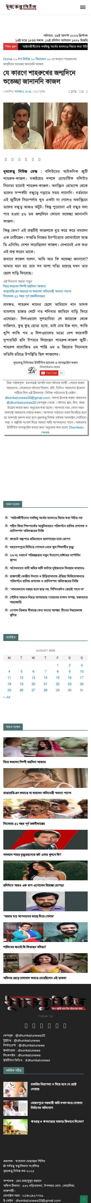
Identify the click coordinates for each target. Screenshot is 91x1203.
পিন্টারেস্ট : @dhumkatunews (24, 1045)
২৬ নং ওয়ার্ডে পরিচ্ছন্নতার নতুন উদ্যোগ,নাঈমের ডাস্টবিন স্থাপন (45, 557)
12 (21, 678)
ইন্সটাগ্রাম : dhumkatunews (21, 1050)
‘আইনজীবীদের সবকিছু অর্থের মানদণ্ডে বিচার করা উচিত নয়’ (46, 518)
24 (81, 684)
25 (9, 690)
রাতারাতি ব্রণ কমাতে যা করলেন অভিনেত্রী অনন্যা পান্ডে (37, 291)
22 (57, 684)
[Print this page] (87, 92)
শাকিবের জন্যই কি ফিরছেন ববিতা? (24, 947)
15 (57, 678)
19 (21, 684)
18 (9, 684)
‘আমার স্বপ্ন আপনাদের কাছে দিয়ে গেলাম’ (28, 916)
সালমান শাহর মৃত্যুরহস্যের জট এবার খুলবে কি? (32, 855)
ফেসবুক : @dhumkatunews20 (24, 1035)
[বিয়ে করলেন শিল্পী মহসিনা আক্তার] (45, 747)
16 (69, 678)
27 (33, 690)
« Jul (6, 697)
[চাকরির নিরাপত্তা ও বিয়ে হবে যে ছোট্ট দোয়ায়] (15, 1089)
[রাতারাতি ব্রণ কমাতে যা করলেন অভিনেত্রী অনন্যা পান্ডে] (45, 778)
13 (33, 678)
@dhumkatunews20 (22, 403)
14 (45, 678)
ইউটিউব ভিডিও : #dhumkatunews (26, 1060)
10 (81, 672)
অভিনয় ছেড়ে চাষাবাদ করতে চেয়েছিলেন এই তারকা (34, 978)
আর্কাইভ (11, 637)
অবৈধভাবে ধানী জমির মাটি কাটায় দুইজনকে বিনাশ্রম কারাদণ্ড (47, 568)
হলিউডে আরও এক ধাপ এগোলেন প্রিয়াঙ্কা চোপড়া (33, 885)
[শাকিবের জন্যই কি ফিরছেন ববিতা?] (45, 932)
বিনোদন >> (44, 59)
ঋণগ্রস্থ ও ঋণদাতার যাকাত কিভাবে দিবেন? (57, 1122)
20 (33, 684)
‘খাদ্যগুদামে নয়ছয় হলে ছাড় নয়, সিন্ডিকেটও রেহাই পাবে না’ (47, 589)
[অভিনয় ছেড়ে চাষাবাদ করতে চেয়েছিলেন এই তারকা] (45, 963)
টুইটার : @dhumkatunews (21, 1041)
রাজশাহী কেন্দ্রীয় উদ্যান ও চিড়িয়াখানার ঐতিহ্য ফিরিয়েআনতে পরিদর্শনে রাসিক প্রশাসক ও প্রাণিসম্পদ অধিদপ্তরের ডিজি (47, 578)
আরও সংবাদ (13, 727)
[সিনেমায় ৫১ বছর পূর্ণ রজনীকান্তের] (45, 808)
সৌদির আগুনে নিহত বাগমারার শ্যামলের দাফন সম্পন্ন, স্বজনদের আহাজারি (49, 599)
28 (45, 690)
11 (9, 678)
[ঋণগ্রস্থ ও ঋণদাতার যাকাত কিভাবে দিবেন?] (15, 1127)
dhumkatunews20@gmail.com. (28, 398)
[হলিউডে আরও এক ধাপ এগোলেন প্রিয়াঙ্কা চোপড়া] (45, 870)
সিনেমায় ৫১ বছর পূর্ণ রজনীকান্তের (24, 296)
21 (45, 684)
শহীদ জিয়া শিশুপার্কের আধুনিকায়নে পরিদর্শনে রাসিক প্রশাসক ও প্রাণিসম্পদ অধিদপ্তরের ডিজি (48, 528)
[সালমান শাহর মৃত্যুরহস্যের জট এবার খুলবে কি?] (45, 839)
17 (81, 678)
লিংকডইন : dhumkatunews (22, 1055)
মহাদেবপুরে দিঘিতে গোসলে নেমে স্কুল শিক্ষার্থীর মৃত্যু (42, 547)
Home (7, 59)
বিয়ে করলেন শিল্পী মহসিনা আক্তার (24, 286)
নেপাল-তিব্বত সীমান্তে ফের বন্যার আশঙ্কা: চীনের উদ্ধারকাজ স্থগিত (46, 612)
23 (69, 684)
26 (21, 690)
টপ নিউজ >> (27, 59)
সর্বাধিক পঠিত (13, 1070)
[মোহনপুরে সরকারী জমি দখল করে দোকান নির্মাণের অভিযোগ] (15, 1108)
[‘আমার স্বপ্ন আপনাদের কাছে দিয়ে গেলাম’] (45, 901)
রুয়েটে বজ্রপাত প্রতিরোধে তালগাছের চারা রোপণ (40, 539)
